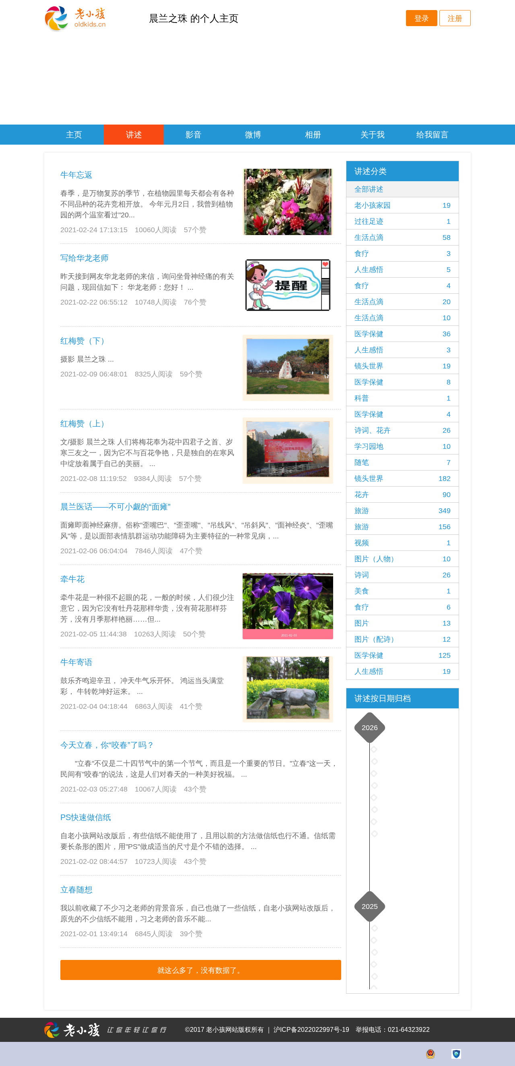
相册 (313, 134)
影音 (193, 134)
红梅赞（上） (84, 423)
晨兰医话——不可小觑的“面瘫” (115, 506)
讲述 (134, 134)
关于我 (372, 134)
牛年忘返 (76, 174)
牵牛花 (72, 579)
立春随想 (76, 889)
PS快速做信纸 (85, 817)
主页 (74, 134)
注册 (455, 18)
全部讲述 (368, 189)
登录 (421, 18)
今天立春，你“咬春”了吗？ (107, 745)
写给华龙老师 (84, 258)
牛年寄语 (76, 662)
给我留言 (432, 134)
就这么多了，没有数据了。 (200, 970)
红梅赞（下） (84, 340)
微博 (253, 134)
